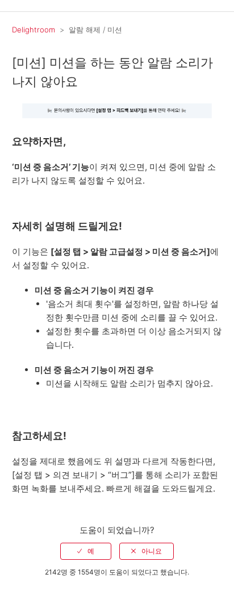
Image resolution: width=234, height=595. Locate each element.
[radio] (85, 551)
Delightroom (33, 29)
